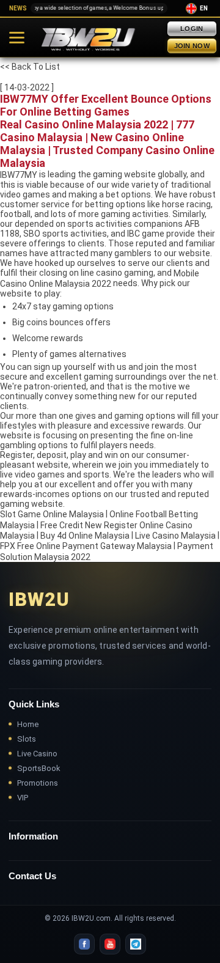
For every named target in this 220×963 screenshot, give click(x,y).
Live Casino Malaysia (175, 536)
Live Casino (37, 753)
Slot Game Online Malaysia (52, 515)
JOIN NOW (192, 46)
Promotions (37, 783)
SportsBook (39, 768)
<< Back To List (30, 67)
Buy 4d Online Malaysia (85, 536)
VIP (22, 797)
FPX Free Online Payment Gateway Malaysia (86, 547)
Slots (26, 738)
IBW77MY (18, 175)
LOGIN (192, 28)
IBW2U (39, 599)
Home (27, 724)
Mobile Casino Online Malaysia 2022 (99, 278)
